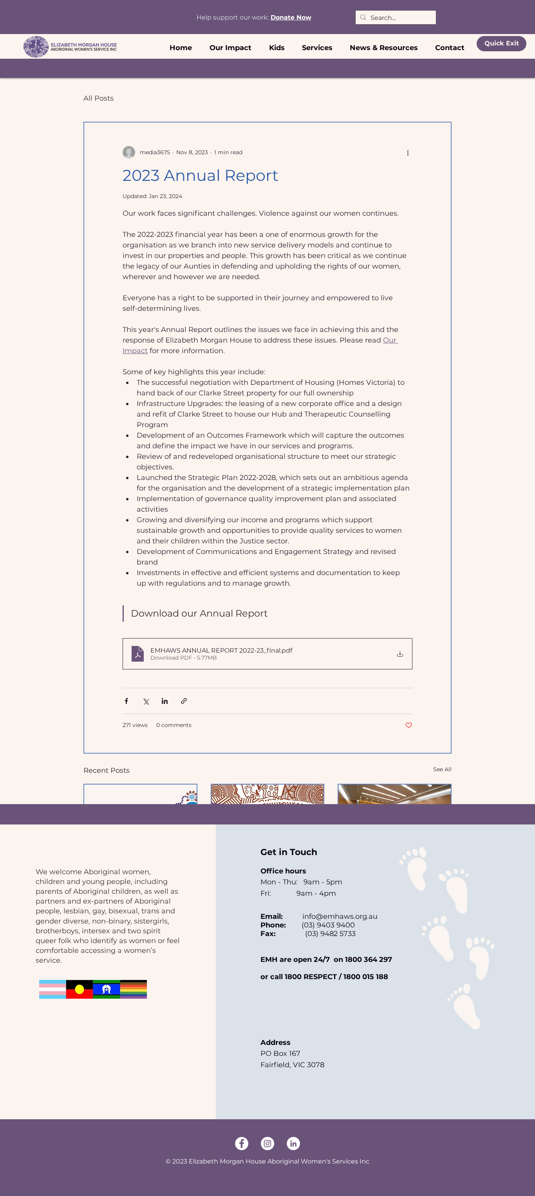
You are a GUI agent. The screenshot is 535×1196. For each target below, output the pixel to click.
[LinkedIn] (293, 1143)
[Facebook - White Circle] (241, 1143)
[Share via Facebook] (126, 701)
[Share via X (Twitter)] (145, 701)
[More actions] (407, 152)
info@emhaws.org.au (340, 916)
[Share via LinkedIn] (164, 701)
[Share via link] (184, 701)
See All (442, 769)
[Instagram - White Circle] (267, 1143)
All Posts (98, 98)
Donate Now (291, 17)
